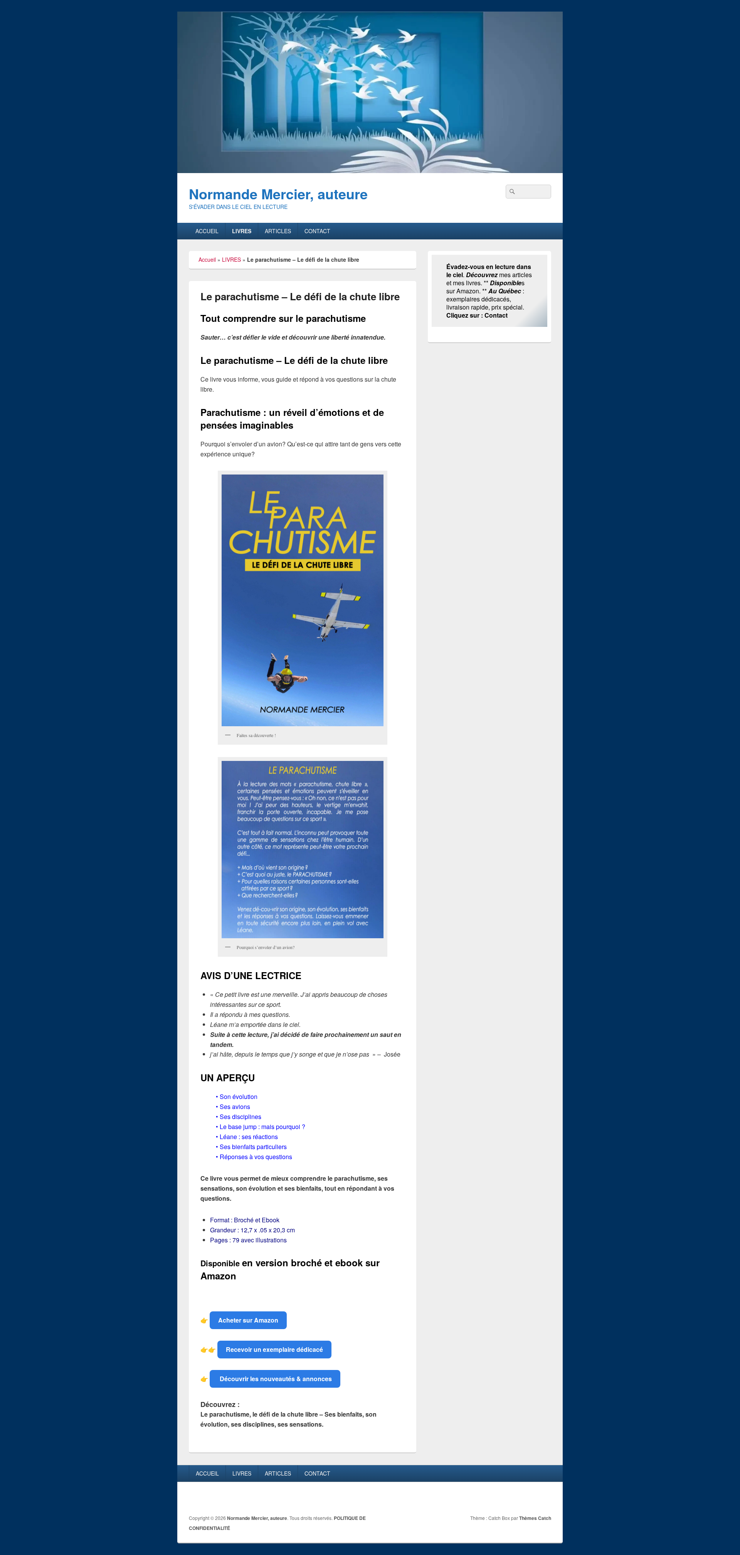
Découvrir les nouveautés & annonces (275, 1378)
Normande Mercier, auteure (278, 193)
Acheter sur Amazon (248, 1320)
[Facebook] (527, 1498)
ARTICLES (278, 231)
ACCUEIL (207, 231)
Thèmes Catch (535, 1518)
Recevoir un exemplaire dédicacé (274, 1349)
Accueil (207, 259)
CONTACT (317, 231)
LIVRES (241, 231)
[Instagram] (544, 1498)
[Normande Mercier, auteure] (370, 170)
